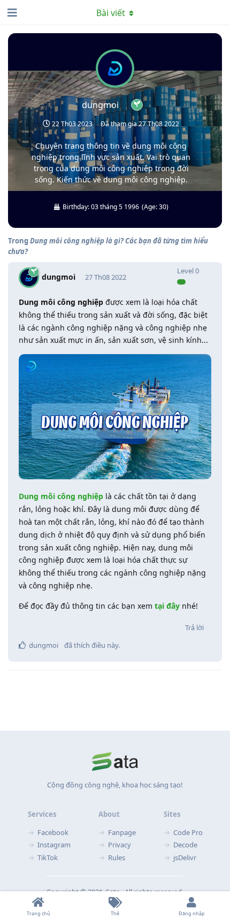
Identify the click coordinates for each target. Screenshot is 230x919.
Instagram (54, 844)
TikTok (47, 857)
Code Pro (188, 832)
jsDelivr (184, 857)
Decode (185, 844)
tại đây (166, 606)
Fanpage (122, 832)
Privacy (119, 844)
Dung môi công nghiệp (61, 496)
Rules (116, 857)
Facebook (52, 832)
